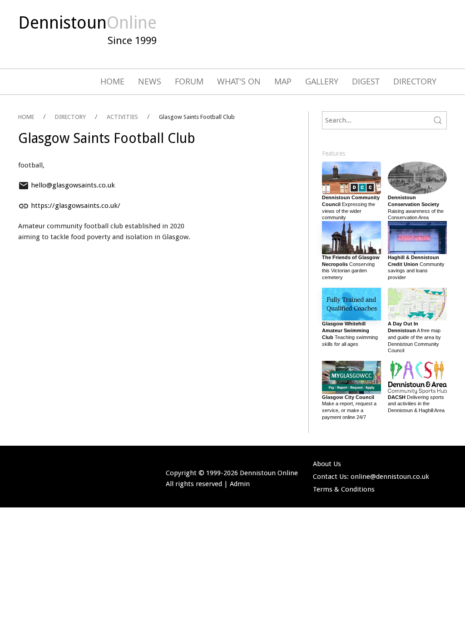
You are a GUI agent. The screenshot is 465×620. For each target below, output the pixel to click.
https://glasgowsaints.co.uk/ (75, 206)
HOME (26, 116)
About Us (327, 464)
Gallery (321, 81)
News (149, 81)
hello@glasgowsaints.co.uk (73, 185)
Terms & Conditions (344, 489)
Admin (240, 484)
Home (112, 81)
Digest (366, 81)
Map (283, 81)
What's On (239, 81)
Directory (414, 81)
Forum (189, 81)
